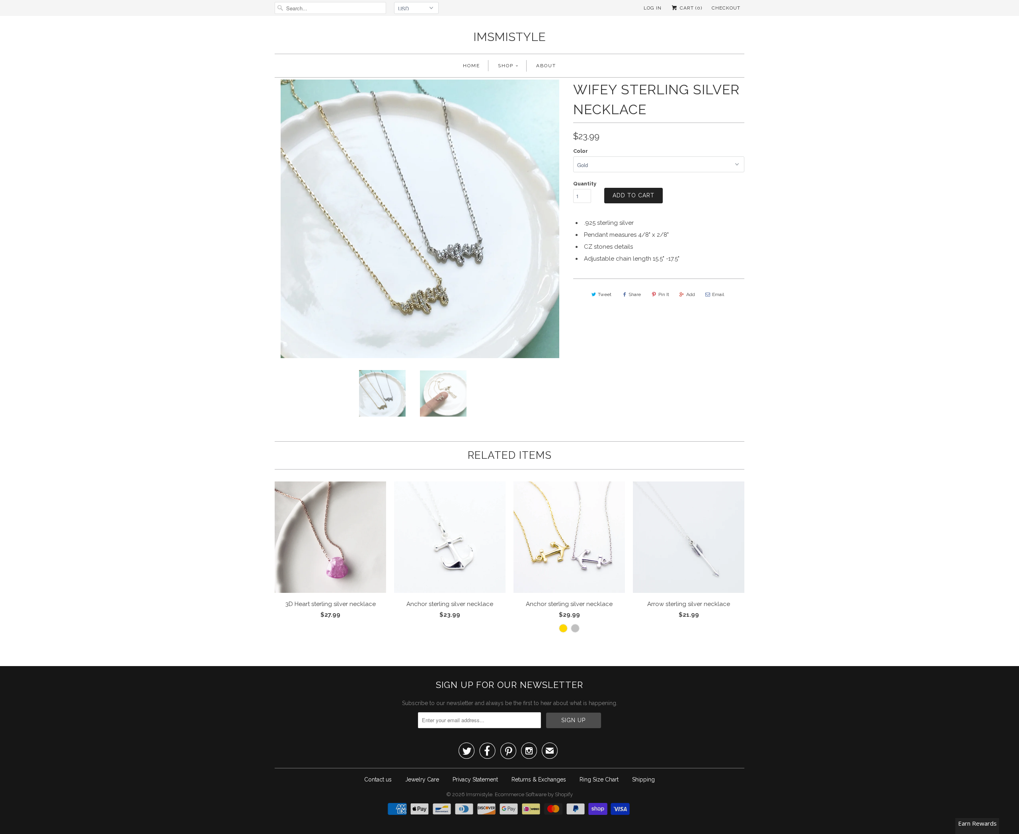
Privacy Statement (475, 779)
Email (718, 294)
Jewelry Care (422, 779)
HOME (471, 65)
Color (580, 151)
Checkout (726, 8)
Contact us (378, 779)
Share (635, 294)
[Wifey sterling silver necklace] (284, 219)
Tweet (604, 294)
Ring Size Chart (599, 779)
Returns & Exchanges (538, 779)
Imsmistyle (509, 37)
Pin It (663, 294)
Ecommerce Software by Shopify (534, 794)
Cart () (690, 8)
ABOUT (546, 65)
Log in (653, 8)
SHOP (505, 65)
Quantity (584, 184)
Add (690, 294)
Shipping (643, 779)
